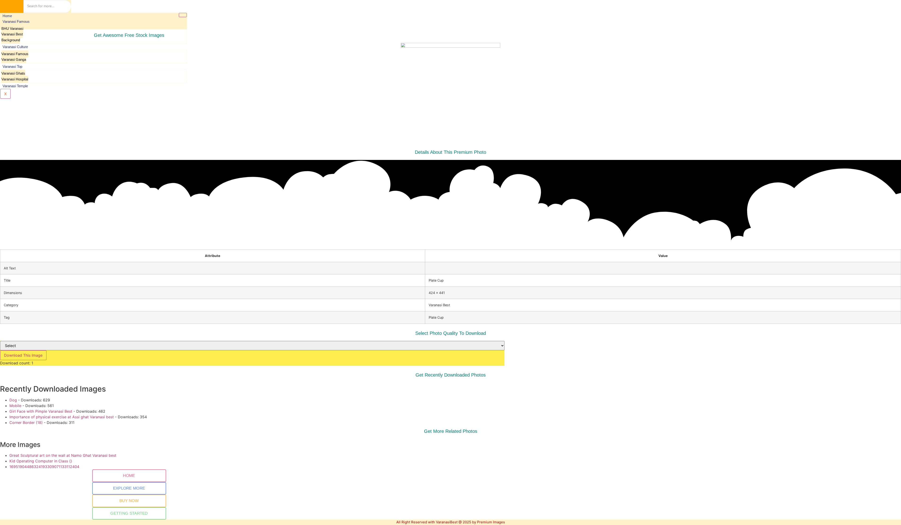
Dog (13, 400)
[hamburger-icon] (183, 15)
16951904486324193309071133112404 (44, 466)
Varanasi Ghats (13, 73)
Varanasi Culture (15, 47)
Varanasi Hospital (14, 79)
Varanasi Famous (16, 21)
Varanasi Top (12, 66)
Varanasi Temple (15, 86)
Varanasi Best (12, 34)
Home (7, 16)
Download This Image (23, 355)
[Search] (11, 6)
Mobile (15, 405)
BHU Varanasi (12, 28)
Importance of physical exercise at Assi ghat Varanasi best (61, 417)
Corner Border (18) (26, 422)
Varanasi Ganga (13, 59)
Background (10, 40)
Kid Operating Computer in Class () (40, 461)
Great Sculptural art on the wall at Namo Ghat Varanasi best (62, 455)
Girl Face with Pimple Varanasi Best (40, 411)
